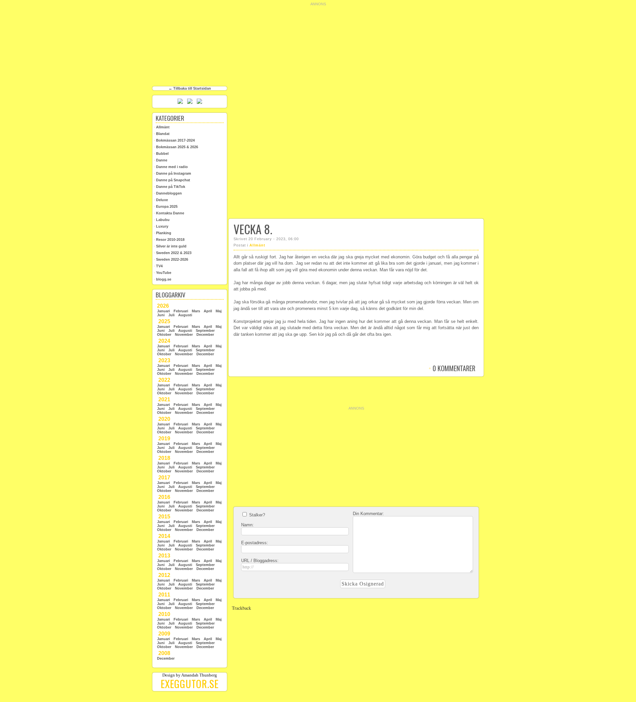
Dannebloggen (168, 193)
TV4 (158, 266)
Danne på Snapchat (172, 180)
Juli (171, 315)
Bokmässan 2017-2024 (174, 140)
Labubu (162, 220)
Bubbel (161, 153)
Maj (219, 311)
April (208, 311)
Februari (181, 311)
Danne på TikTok (169, 187)
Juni (161, 315)
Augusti (185, 315)
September (205, 330)
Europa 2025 (166, 206)
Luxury (161, 226)
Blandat (162, 134)
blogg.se (162, 279)
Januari (163, 311)
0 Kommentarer (452, 368)
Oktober (164, 334)
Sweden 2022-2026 (171, 259)
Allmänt (257, 245)
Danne (160, 160)
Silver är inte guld (170, 246)
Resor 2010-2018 (169, 239)
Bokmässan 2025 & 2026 (176, 147)
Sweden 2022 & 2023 (172, 253)
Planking (162, 233)
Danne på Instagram (172, 173)
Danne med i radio (171, 167)
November (184, 334)
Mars (196, 311)
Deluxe (161, 200)
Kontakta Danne (169, 213)
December (205, 334)
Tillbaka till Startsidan (192, 88)
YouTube (162, 273)
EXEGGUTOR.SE (190, 683)
